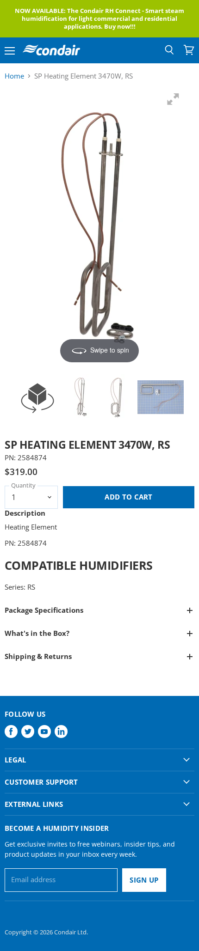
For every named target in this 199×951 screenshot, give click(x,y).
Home (14, 76)
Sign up (144, 879)
